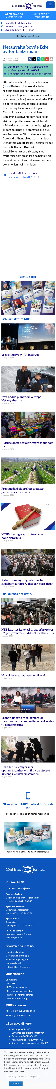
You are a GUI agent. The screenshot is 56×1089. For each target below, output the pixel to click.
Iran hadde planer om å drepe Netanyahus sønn (21, 398)
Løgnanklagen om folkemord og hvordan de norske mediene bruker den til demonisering (27, 721)
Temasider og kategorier (17, 959)
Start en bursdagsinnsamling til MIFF (29, 1043)
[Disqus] (28, 225)
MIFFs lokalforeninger (17, 987)
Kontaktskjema (20, 888)
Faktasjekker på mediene (18, 966)
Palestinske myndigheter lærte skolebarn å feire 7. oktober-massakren (27, 582)
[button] (47, 59)
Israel (7, 86)
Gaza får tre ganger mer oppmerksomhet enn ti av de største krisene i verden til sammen (25, 770)
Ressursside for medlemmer (19, 994)
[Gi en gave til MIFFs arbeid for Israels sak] (28, 795)
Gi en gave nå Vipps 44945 (14, 15)
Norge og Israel (13, 963)
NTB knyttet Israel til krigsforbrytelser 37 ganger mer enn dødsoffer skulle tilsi (28, 631)
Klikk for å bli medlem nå (42, 15)
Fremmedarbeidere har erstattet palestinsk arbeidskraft (23, 490)
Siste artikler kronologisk (18, 955)
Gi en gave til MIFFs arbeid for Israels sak (28, 806)
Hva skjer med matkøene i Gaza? (23, 675)
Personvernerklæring (16, 998)
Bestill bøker (28, 277)
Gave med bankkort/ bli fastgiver (27, 1032)
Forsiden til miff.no (15, 951)
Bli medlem (11, 979)
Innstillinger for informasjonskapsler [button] (22, 1076)
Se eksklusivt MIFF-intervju (20, 355)
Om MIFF (10, 983)
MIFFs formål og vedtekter (19, 990)
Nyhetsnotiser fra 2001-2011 (23, 177)
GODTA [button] (16, 1083)
